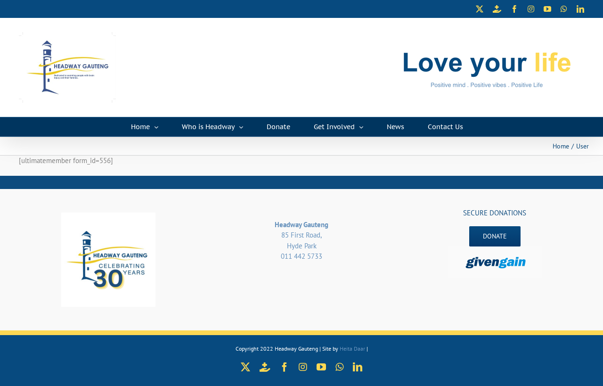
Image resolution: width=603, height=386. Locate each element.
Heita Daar (352, 348)
